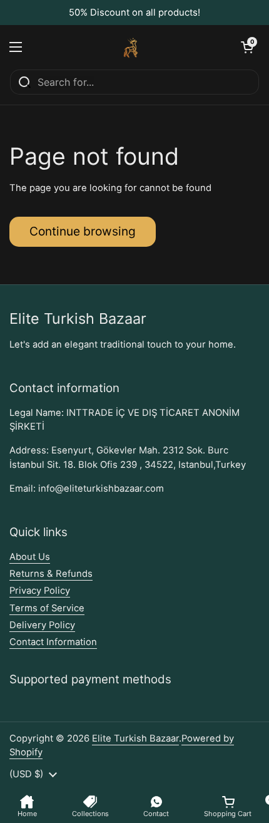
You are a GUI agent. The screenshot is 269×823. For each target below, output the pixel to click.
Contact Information (53, 642)
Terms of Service (46, 608)
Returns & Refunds (51, 573)
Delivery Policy (42, 625)
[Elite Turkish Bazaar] (131, 47)
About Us (29, 556)
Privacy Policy (39, 590)
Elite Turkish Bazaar (135, 738)
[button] (247, 47)
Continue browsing (82, 231)
